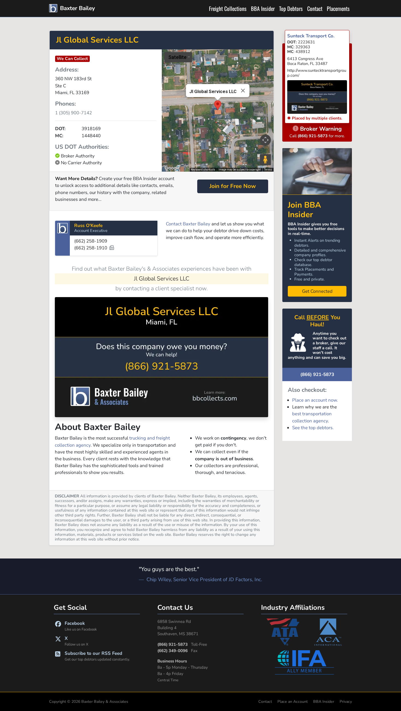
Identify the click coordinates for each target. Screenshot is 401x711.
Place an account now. (315, 400)
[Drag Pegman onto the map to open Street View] (265, 159)
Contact (314, 8)
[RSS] (57, 656)
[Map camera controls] (265, 140)
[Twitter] (58, 641)
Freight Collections (228, 8)
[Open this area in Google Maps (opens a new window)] (172, 168)
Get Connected (317, 291)
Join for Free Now (233, 186)
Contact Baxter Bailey (188, 224)
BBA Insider (263, 8)
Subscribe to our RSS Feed (97, 656)
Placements (338, 8)
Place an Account (292, 701)
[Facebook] (58, 626)
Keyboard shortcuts (203, 169)
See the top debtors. (313, 428)
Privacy (346, 701)
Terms (268, 169)
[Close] (242, 90)
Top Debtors (291, 8)
